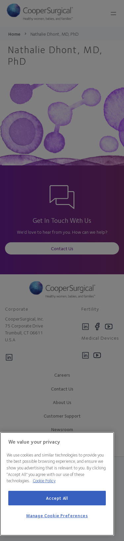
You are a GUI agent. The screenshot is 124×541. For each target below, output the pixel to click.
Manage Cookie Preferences (57, 515)
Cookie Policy (44, 480)
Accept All (57, 498)
